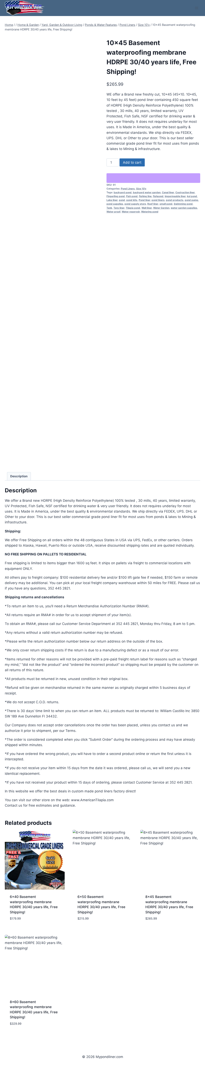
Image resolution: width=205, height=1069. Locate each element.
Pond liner (144, 200)
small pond (166, 203)
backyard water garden (147, 192)
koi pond (192, 196)
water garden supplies (184, 207)
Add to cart (132, 162)
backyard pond (123, 192)
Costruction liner (185, 192)
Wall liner (147, 207)
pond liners (158, 200)
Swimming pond (183, 203)
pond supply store (135, 203)
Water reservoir (131, 211)
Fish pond (132, 196)
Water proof (113, 211)
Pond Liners (128, 188)
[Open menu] (196, 8)
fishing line (145, 196)
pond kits (131, 200)
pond (122, 200)
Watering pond (149, 211)
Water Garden (161, 207)
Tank (109, 207)
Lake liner (112, 200)
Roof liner (152, 203)
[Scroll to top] (193, 1054)
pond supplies (115, 203)
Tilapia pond (133, 207)
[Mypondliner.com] (25, 8)
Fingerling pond (116, 196)
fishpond (158, 196)
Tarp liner (119, 207)
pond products (174, 200)
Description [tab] (19, 476)
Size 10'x (141, 188)
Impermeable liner (175, 196)
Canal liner (168, 192)
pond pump (191, 200)
